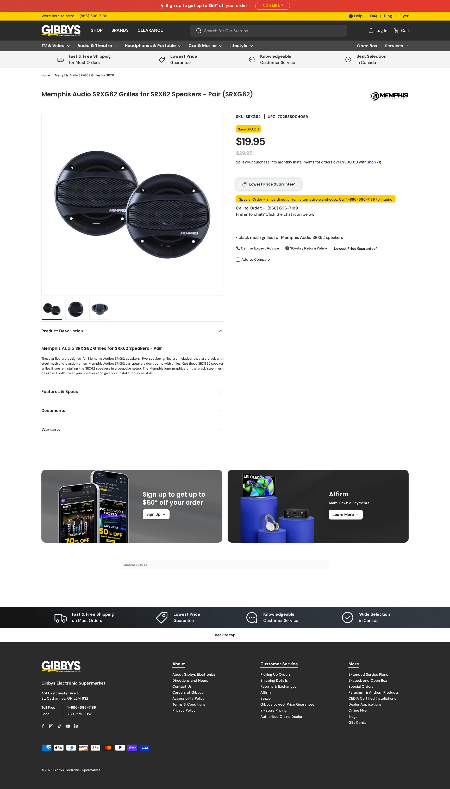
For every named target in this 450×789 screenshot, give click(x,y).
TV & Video (53, 46)
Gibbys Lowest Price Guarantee (287, 704)
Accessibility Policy (188, 698)
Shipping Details (274, 680)
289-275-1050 (79, 714)
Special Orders (360, 686)
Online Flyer (358, 710)
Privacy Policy (184, 710)
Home (45, 75)
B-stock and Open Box (367, 680)
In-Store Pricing (273, 710)
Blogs (352, 716)
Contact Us (182, 686)
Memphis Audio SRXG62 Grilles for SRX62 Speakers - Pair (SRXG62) (86, 75)
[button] (401, 30)
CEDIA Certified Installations (372, 698)
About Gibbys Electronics (194, 674)
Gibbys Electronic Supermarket (76, 770)
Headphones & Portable (150, 46)
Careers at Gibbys (187, 692)
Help (358, 16)
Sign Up (156, 514)
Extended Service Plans (368, 674)
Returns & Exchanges (278, 686)
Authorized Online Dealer (281, 716)
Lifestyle (238, 46)
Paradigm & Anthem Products (373, 692)
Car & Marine (203, 46)
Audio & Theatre (94, 46)
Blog (388, 16)
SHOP (97, 30)
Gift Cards (357, 722)
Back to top (225, 635)
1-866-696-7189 (81, 707)
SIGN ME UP (272, 5)
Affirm (265, 692)
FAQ (373, 16)
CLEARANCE (150, 30)
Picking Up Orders (275, 674)
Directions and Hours (190, 680)
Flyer (404, 16)
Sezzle (265, 698)
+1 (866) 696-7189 (91, 16)
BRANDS (120, 30)
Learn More (346, 514)
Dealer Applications (365, 704)
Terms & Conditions (188, 704)
